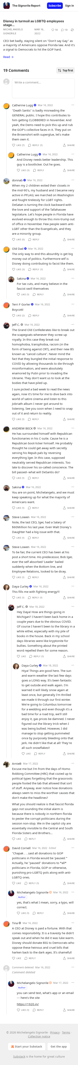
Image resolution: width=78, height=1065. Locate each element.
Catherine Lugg (22, 105)
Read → (8, 57)
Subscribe (55, 5)
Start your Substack (28, 1046)
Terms (66, 1032)
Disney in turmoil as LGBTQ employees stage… (33, 23)
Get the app (59, 1046)
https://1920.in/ (28, 1004)
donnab (17, 180)
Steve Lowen (20, 517)
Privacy (55, 1032)
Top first (68, 70)
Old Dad (17, 249)
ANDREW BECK (22, 428)
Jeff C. (16, 325)
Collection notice (39, 1036)
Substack (19, 1056)
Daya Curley (20, 586)
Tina (15, 923)
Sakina (21, 278)
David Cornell (21, 848)
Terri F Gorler (21, 304)
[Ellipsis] (73, 105)
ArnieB (16, 763)
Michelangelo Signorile (13, 31)
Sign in (69, 5)
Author (22, 896)
